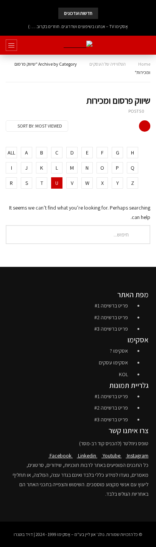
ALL (11, 152)
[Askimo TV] (78, 45)
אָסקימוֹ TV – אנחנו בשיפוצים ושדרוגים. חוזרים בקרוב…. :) (78, 26)
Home (144, 64)
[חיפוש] (146, 45)
